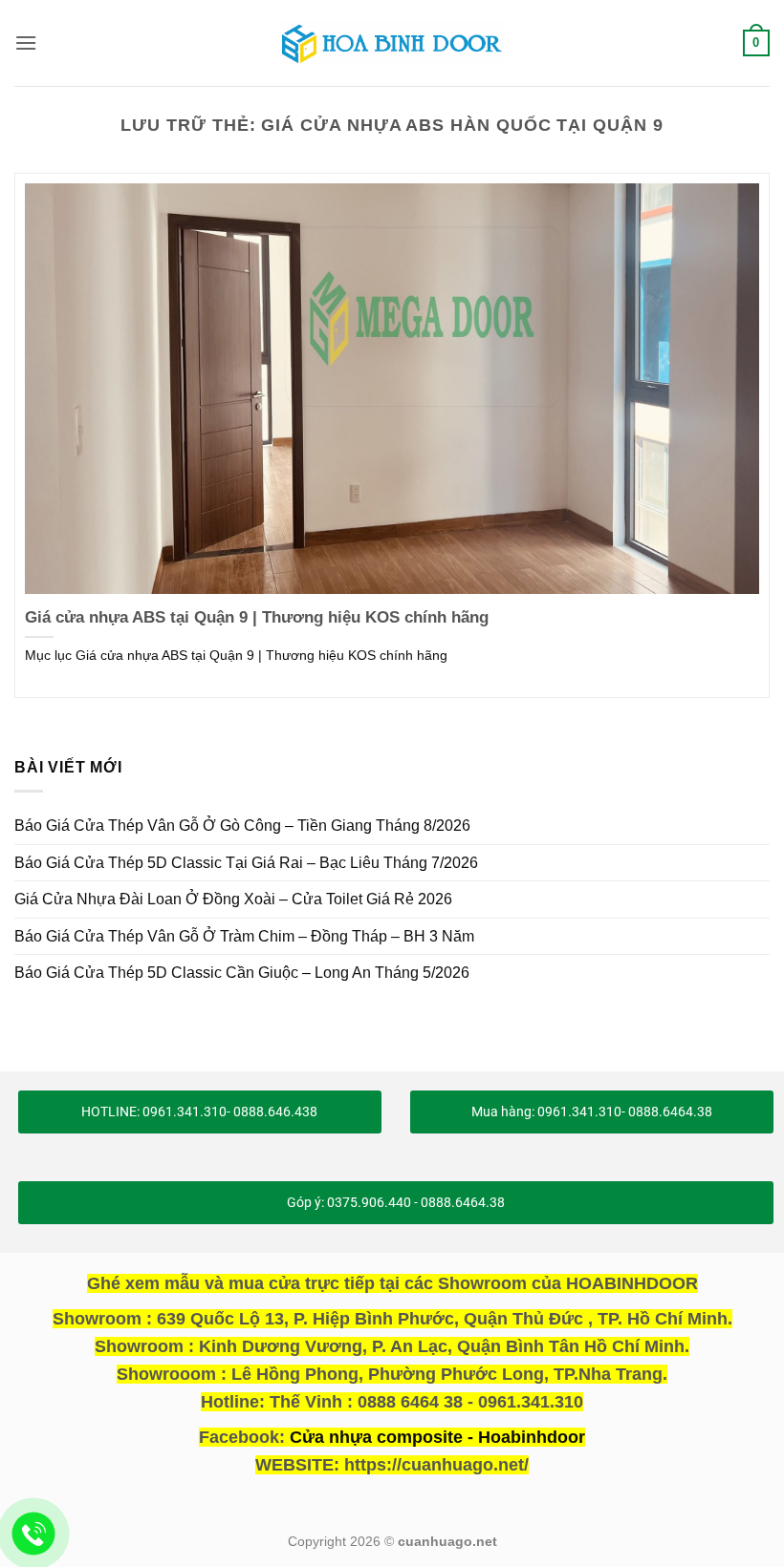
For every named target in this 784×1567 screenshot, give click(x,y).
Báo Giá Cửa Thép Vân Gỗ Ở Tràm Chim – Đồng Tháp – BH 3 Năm (244, 936)
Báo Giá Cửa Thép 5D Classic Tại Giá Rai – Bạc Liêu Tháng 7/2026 (246, 863)
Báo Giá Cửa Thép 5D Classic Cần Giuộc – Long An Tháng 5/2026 (241, 972)
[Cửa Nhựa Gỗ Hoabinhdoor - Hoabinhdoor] (392, 43)
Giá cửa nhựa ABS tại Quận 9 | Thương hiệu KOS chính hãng (257, 617)
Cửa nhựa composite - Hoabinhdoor (437, 1437)
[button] (25, 42)
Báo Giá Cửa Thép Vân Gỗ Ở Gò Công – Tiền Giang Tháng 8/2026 (242, 825)
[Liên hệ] (33, 1534)
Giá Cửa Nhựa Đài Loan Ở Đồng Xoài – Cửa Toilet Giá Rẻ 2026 (233, 899)
